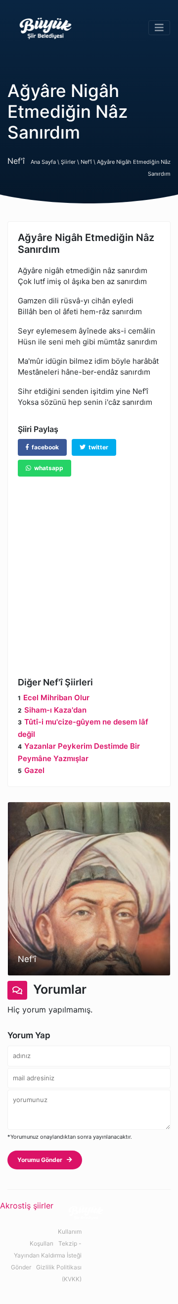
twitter (97, 447)
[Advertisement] (89, 569)
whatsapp (47, 468)
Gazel (34, 770)
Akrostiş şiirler (26, 1205)
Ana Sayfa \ (46, 161)
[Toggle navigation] (159, 27)
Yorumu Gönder (42, 1159)
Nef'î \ (89, 161)
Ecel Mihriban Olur (56, 697)
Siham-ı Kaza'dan (55, 710)
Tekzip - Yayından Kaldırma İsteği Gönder (46, 1255)
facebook (44, 447)
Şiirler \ (71, 161)
